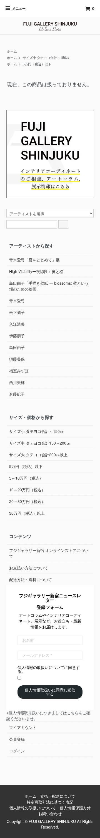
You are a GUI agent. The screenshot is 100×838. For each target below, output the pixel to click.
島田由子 (17, 347)
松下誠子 (17, 312)
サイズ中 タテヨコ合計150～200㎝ (39, 443)
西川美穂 (17, 382)
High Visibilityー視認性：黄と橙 (36, 271)
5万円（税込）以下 (37, 63)
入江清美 (17, 324)
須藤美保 (17, 359)
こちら (73, 712)
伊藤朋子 (17, 335)
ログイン (17, 750)
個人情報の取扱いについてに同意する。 (49, 669)
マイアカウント (22, 727)
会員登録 (17, 739)
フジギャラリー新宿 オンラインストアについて (48, 553)
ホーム (12, 51)
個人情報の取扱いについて (32, 807)
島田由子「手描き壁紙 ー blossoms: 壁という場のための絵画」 (49, 286)
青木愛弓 (17, 300)
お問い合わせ (50, 813)
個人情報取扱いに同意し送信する (50, 692)
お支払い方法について (28, 568)
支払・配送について (57, 796)
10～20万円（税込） (27, 489)
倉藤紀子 (17, 394)
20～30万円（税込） (27, 501)
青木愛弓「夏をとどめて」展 (34, 259)
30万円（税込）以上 (27, 513)
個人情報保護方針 (75, 807)
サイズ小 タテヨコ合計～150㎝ (46, 57)
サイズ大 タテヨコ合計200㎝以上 (38, 454)
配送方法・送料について (30, 579)
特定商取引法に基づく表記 (50, 802)
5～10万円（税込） (26, 478)
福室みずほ (19, 370)
